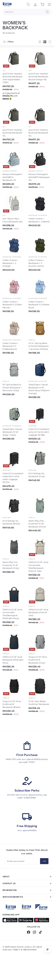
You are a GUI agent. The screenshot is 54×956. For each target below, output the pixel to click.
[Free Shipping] (27, 816)
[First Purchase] (27, 745)
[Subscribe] (44, 861)
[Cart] (42, 4)
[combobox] (27, 12)
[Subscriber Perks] (27, 781)
